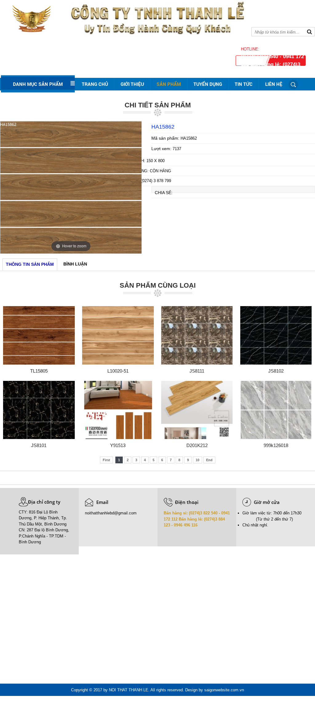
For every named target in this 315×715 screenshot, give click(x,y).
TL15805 (39, 370)
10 (197, 460)
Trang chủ (95, 84)
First (106, 460)
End (209, 460)
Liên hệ (273, 84)
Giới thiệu (132, 84)
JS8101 (38, 445)
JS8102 (276, 370)
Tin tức (244, 84)
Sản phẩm (169, 84)
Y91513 (118, 445)
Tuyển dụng (207, 84)
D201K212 (197, 445)
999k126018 (276, 445)
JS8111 (196, 370)
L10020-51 (118, 370)
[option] (71, 187)
